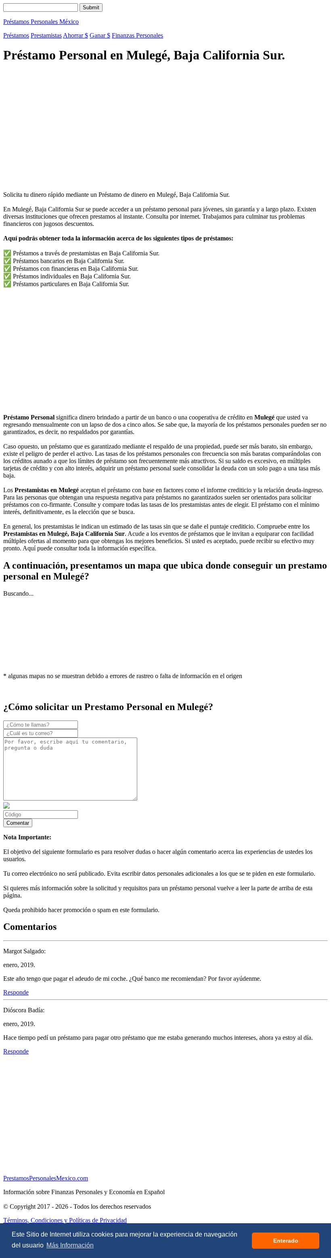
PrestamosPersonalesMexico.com (45, 1178)
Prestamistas (46, 35)
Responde (16, 992)
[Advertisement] (165, 128)
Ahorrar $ (75, 35)
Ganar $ (100, 35)
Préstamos (16, 35)
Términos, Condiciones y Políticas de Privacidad (65, 1220)
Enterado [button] (285, 1240)
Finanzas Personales (137, 35)
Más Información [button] (70, 1245)
